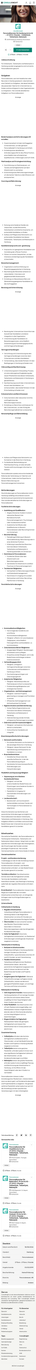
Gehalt (21, 1328)
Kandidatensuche (6, 1314)
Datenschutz (23, 1347)
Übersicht (4, 1311)
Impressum (22, 1356)
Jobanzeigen (5, 1317)
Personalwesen (14, 1144)
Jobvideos (4, 1326)
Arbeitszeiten (23, 1331)
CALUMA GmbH (18, 31)
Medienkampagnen (6, 1331)
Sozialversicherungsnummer (9, 1356)
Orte (20, 1344)
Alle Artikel (4, 1359)
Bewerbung (22, 1323)
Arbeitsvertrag (23, 1326)
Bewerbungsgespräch (7, 1339)
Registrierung (23, 1339)
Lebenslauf (22, 1320)
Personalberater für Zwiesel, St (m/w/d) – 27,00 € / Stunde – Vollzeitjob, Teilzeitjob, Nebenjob (19, 1216)
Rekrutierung (5, 1344)
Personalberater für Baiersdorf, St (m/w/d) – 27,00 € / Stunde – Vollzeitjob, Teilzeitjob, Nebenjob (19, 1183)
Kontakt (21, 1359)
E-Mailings (4, 1328)
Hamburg (30, 1252)
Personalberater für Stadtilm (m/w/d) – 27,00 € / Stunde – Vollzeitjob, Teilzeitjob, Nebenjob (19, 1151)
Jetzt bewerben (23, 50)
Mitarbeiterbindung (6, 1353)
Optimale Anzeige (6, 1342)
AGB (20, 1353)
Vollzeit (18, 45)
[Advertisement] (18, 116)
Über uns (21, 1342)
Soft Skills (4, 1347)
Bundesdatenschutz (25, 1350)
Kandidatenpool (6, 1320)
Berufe (21, 1317)
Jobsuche (22, 1314)
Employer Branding (6, 1323)
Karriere (3, 1350)
